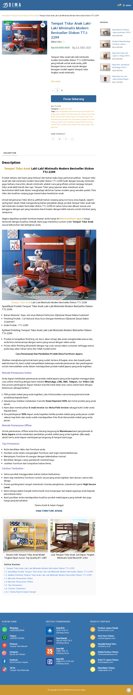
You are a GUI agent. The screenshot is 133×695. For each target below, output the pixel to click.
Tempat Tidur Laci (77, 124)
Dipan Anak (59, 111)
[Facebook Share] (53, 139)
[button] (42, 25)
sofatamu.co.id (104, 646)
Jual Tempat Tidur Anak (85, 114)
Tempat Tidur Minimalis (19, 670)
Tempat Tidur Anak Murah (72, 119)
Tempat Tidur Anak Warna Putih (68, 122)
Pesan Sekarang (73, 99)
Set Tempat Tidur (15, 15)
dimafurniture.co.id (106, 630)
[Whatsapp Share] (72, 139)
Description (10, 153)
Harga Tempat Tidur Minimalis (66, 114)
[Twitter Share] (59, 139)
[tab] (10, 153)
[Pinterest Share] (66, 139)
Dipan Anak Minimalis (71, 111)
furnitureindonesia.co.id (107, 654)
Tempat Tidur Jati (86, 122)
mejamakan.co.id (105, 670)
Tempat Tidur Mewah (18, 646)
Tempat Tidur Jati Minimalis (60, 124)
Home (4, 15)
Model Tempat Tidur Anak (60, 117)
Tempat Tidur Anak (31, 15)
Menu (128, 5)
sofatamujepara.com (106, 638)
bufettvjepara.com (105, 662)
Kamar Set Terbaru (17, 654)
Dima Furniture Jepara (19, 662)
